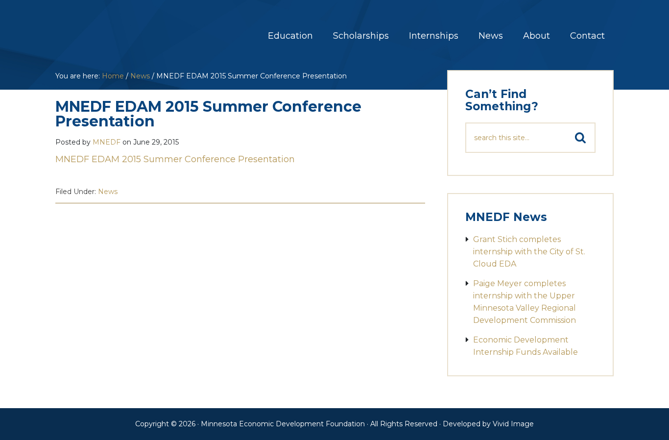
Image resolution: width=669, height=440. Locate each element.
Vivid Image (513, 423)
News (108, 191)
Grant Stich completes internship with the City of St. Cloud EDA (529, 252)
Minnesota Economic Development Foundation (131, 28)
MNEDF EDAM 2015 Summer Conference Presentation (176, 159)
